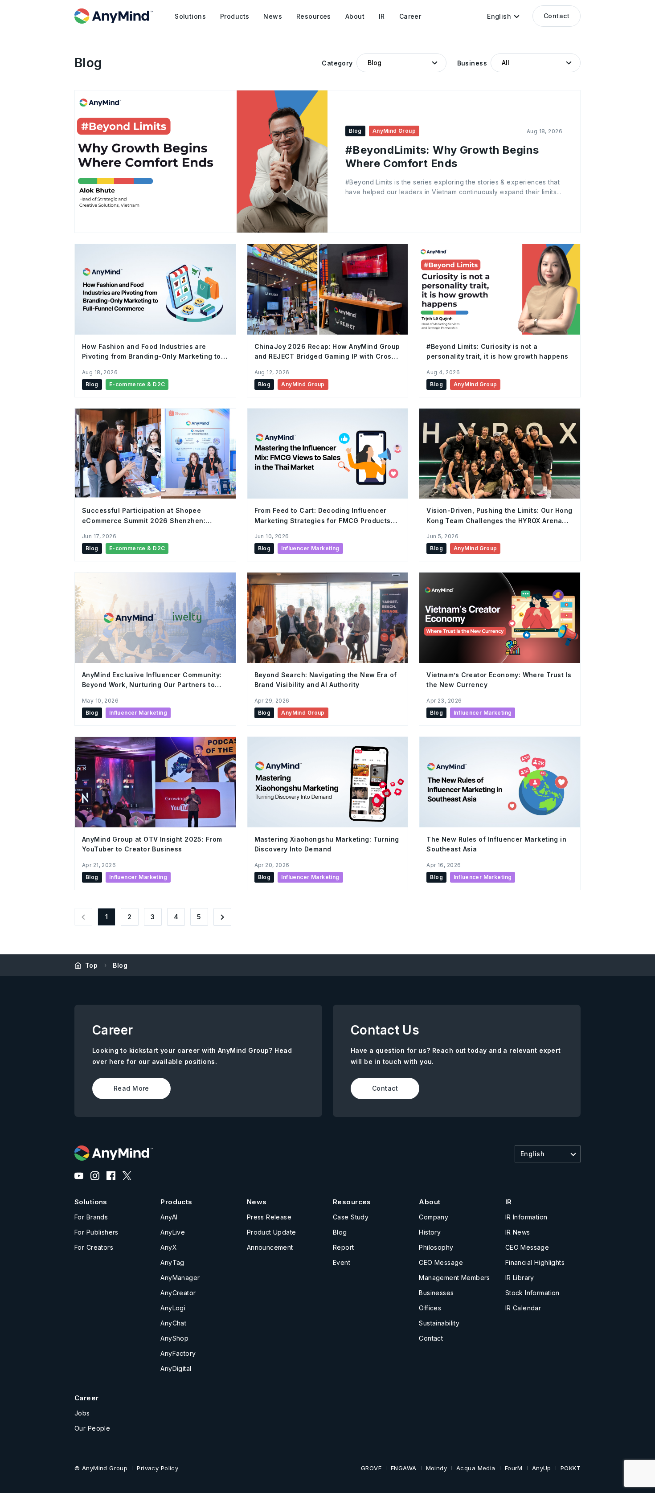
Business (472, 63)
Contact (556, 16)
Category (337, 63)
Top (91, 965)
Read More (131, 1088)
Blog (120, 965)
